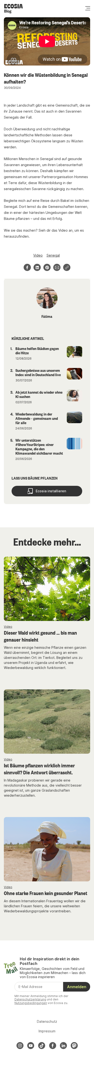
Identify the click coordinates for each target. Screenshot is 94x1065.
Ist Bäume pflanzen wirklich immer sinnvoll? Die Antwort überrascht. (39, 769)
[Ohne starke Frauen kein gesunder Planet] (47, 849)
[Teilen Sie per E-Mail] (56, 267)
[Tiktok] (41, 1045)
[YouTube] (30, 1045)
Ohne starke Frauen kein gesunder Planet (45, 893)
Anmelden (76, 986)
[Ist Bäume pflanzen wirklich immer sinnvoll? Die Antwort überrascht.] (47, 721)
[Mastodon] (74, 1045)
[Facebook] (52, 1045)
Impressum (47, 1031)
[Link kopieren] (66, 267)
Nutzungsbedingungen (30, 1003)
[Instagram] (20, 1045)
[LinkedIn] (63, 1045)
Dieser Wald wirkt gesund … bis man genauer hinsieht (40, 636)
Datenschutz (47, 1021)
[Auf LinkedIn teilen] (37, 267)
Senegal (53, 255)
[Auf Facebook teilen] (27, 267)
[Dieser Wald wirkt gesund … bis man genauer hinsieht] (47, 589)
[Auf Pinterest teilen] (47, 267)
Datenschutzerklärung (30, 999)
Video (38, 255)
